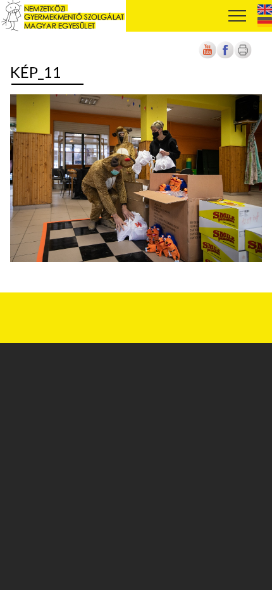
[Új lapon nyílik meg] (225, 56)
